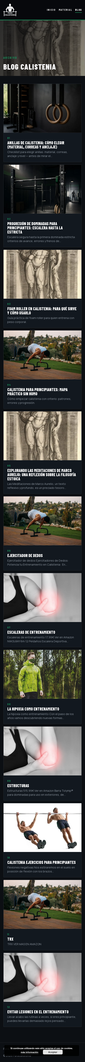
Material (65, 9)
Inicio (51, 9)
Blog (78, 9)
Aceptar (52, 1052)
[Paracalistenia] (10, 10)
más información (29, 1052)
